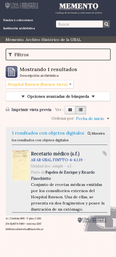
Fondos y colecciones (18, 20)
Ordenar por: (63, 118)
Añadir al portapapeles (105, 153)
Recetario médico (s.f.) (55, 153)
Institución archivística (19, 28)
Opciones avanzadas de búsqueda (58, 96)
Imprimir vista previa (30, 109)
